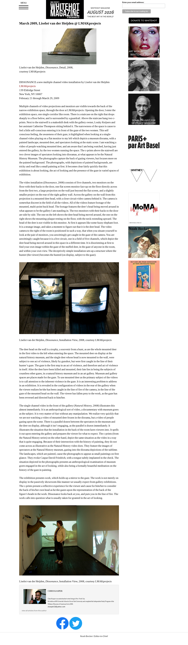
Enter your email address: (133, 2)
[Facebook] (62, 623)
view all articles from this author (34, 611)
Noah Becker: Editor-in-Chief (94, 636)
